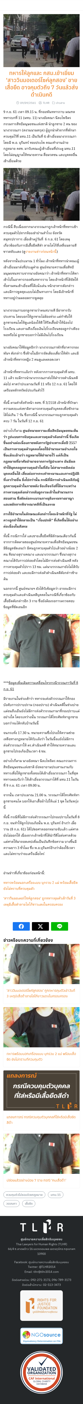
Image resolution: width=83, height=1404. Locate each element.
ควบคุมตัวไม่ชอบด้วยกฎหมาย (24, 1194)
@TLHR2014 (47, 1266)
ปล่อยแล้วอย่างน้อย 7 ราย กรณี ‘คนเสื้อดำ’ (36, 1180)
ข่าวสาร (60, 103)
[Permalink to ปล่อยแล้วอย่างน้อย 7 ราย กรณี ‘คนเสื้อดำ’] (41, 1153)
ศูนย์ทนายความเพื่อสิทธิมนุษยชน (49, 1262)
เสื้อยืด (29, 1203)
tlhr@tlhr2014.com (46, 1271)
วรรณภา (11, 1203)
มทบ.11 (56, 1194)
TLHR (46, 103)
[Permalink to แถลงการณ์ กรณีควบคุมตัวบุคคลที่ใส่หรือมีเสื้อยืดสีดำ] (41, 1090)
